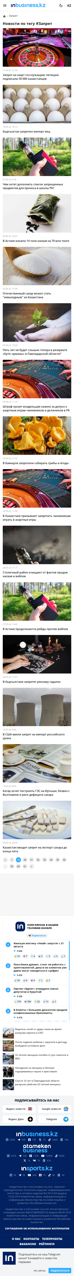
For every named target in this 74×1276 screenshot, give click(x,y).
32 (38, 859)
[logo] (33, 5)
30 (25, 859)
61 (25, 866)
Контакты (31, 1239)
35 (57, 859)
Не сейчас (40, 1270)
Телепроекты (52, 1239)
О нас (16, 1239)
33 (44, 859)
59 (11, 866)
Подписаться (60, 1270)
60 (18, 866)
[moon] (61, 5)
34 (51, 859)
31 (31, 859)
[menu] (5, 5)
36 (64, 859)
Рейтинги (47, 1244)
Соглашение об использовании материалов (37, 1228)
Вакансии (28, 1244)
